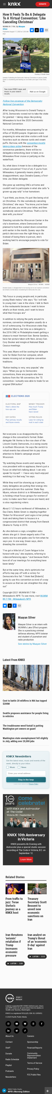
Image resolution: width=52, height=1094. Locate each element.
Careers (30, 1036)
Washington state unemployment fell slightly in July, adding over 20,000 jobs (25, 740)
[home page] (14, 5)
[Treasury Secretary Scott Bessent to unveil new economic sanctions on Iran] (37, 888)
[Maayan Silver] (9, 621)
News (23, 767)
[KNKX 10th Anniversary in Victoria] (26, 811)
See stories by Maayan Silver (32, 644)
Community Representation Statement (34, 1055)
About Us (10, 1036)
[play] (4, 1090)
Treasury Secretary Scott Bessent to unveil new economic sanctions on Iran (37, 909)
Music (12, 767)
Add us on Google (37, 92)
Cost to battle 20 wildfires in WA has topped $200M (25, 702)
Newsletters (11, 1077)
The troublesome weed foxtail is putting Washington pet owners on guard (23, 727)
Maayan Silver (26, 617)
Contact (9, 1042)
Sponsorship (32, 1042)
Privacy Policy (33, 784)
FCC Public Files (34, 1075)
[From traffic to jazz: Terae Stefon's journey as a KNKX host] (15, 888)
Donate (42, 4)
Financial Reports (34, 1048)
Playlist (9, 1065)
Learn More (26, 859)
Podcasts (10, 1071)
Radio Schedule (12, 1059)
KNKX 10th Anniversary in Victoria (26, 837)
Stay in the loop (26, 779)
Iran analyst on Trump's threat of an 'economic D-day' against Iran (37, 941)
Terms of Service (34, 1063)
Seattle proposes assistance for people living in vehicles (25, 715)
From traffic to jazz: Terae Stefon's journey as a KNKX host (14, 905)
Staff (8, 1048)
